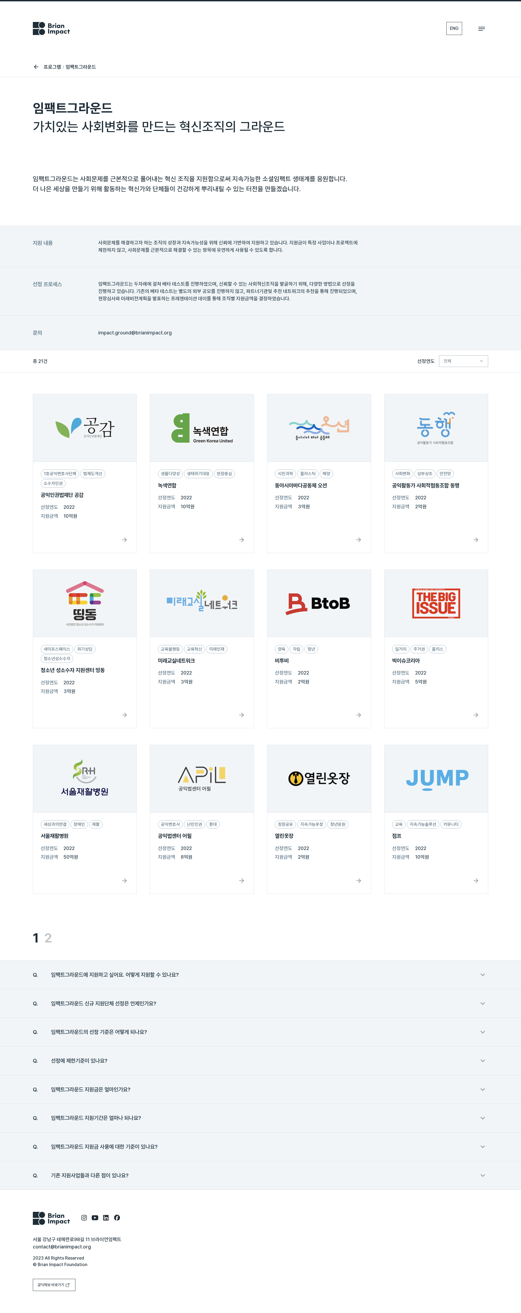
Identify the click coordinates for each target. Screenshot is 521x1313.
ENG (454, 28)
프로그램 (52, 67)
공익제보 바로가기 (50, 1285)
